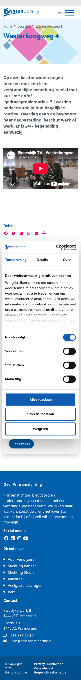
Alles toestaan (40, 399)
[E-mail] (36, 233)
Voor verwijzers (21, 559)
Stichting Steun (21, 572)
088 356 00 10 (22, 635)
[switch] (69, 351)
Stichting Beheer (22, 565)
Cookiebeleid (43, 668)
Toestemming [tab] (16, 260)
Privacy (39, 664)
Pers (12, 591)
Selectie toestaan (40, 414)
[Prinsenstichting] (21, 12)
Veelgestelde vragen (25, 585)
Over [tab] (67, 260)
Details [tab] (42, 260)
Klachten (15, 578)
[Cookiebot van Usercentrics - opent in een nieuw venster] (57, 247)
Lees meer (21, 444)
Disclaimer (55, 664)
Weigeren (40, 429)
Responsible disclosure (50, 672)
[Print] (44, 233)
